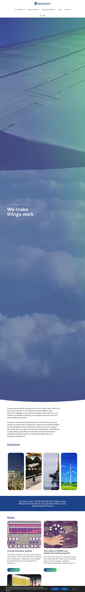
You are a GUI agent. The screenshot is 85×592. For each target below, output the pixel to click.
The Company (19, 9)
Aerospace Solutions (48, 9)
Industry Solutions (32, 9)
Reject (64, 589)
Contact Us (67, 9)
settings (8, 590)
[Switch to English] (44, 16)
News (59, 9)
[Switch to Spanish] (40, 16)
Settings (74, 589)
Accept (55, 589)
